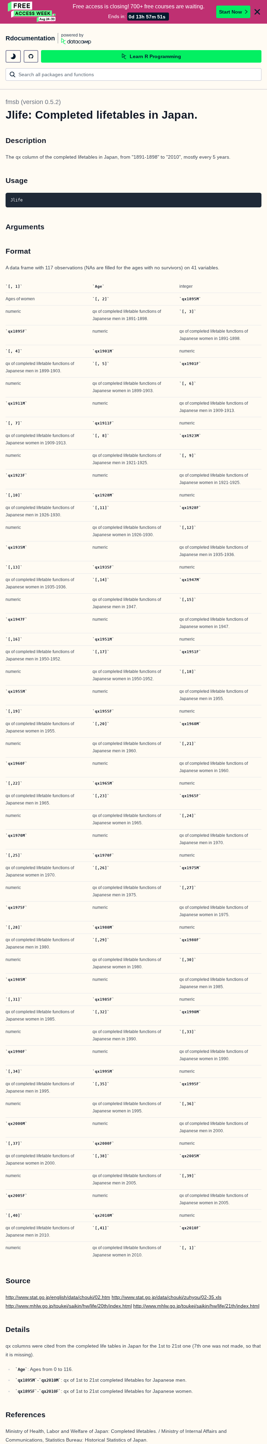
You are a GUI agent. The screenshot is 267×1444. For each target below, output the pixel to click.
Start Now (230, 12)
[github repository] (31, 56)
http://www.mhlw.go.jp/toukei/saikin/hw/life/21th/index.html (196, 1306)
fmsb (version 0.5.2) (33, 101)
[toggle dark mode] (13, 56)
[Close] (257, 12)
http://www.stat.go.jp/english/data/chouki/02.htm (58, 1297)
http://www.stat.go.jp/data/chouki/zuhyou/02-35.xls (166, 1297)
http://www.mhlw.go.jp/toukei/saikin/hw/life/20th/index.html (69, 1306)
